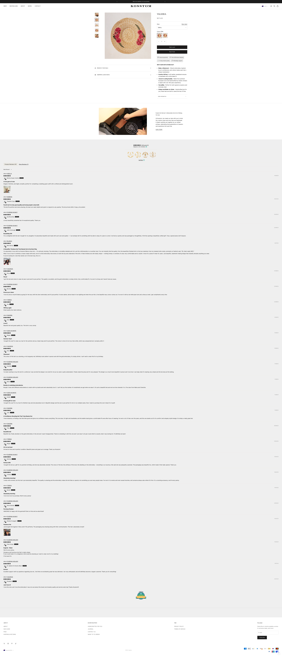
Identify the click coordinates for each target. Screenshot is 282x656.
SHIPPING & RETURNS (10, 634)
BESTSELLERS (14, 6)
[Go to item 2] (97, 20)
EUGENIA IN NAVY (12, 212)
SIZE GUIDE (7, 629)
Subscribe (262, 637)
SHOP (5, 6)
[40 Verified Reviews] (141, 602)
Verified (141, 160)
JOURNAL (90, 629)
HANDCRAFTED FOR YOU (95, 626)
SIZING (30, 6)
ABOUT (23, 6)
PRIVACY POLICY (179, 626)
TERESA (9, 300)
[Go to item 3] (97, 25)
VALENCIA (10, 269)
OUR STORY (159, 129)
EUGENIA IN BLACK (12, 361)
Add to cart (172, 47)
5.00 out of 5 (145, 145)
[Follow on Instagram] (8, 643)
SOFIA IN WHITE (11, 330)
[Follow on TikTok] (15, 643)
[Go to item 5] (97, 36)
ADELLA (9, 173)
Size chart (184, 24)
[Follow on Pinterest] (12, 643)
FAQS (5, 631)
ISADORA (9, 315)
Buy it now (172, 51)
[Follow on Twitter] (4, 643)
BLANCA (9, 241)
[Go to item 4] (97, 30)
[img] (141, 145)
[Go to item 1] (97, 15)
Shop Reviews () (23, 164)
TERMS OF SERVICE (179, 629)
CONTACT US (91, 631)
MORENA (9, 197)
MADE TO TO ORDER (94, 634)
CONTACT (37, 6)
